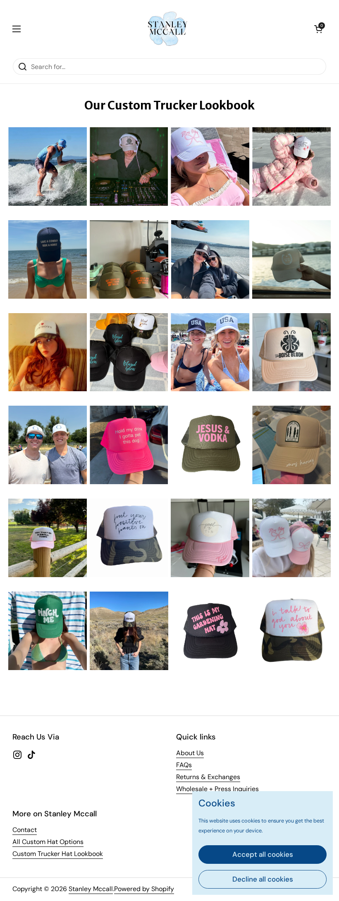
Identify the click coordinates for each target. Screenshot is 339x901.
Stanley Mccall (91, 888)
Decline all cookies (262, 879)
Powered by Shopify (144, 888)
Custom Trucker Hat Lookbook (57, 853)
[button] (318, 29)
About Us (190, 753)
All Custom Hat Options (48, 841)
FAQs (184, 765)
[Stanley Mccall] (167, 29)
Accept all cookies (262, 854)
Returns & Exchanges (208, 777)
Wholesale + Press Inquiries (217, 789)
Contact (24, 829)
